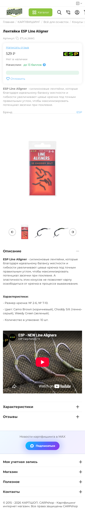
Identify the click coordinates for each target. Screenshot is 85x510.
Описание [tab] (12, 251)
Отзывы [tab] (10, 417)
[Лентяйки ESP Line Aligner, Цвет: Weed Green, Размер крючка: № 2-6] (42, 168)
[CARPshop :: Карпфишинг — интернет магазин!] (15, 12)
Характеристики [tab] (18, 407)
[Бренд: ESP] (71, 53)
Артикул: (9, 38)
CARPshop (70, 506)
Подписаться (45, 446)
